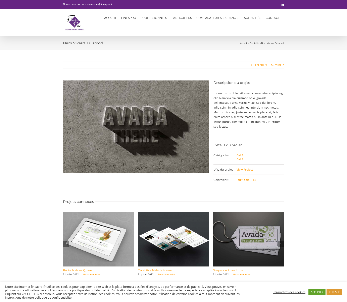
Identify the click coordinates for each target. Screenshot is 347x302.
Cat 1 (240, 155)
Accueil (243, 43)
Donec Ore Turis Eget (241, 270)
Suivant (276, 65)
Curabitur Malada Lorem (93, 270)
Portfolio (254, 43)
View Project (245, 169)
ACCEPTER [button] (317, 292)
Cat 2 (240, 159)
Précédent (260, 65)
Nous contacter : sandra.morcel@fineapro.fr (87, 4)
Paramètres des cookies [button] (289, 292)
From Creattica (246, 180)
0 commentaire (104, 274)
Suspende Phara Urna (165, 270)
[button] (66, 244)
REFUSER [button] (334, 292)
